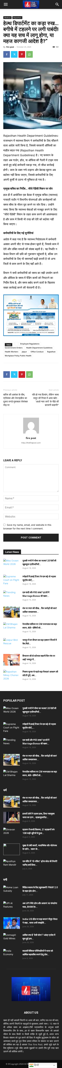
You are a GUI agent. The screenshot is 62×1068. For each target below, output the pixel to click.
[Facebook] (6, 54)
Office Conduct (37, 351)
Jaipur (24, 351)
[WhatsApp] (29, 54)
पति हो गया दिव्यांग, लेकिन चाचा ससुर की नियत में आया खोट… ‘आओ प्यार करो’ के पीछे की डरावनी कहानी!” (45, 400)
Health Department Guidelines (39, 347)
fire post (10, 47)
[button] (5, 4)
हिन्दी (36, 1065)
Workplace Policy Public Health (18, 355)
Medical (7, 17)
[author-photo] (31, 433)
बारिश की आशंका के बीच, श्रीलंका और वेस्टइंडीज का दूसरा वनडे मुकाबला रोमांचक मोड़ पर (15, 400)
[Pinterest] (22, 54)
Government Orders (13, 347)
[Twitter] (14, 54)
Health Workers (11, 351)
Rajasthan (17, 17)
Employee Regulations (29, 343)
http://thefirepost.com (31, 443)
